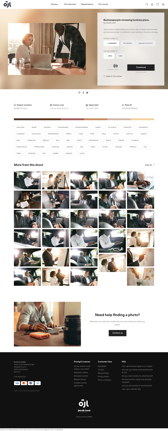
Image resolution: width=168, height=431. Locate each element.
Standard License (81, 372)
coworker (21, 134)
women (55, 153)
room (93, 147)
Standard (112, 43)
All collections (70, 4)
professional (39, 147)
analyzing (20, 127)
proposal (55, 147)
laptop (116, 134)
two (44, 153)
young (82, 153)
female (68, 134)
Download (141, 67)
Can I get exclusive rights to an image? (137, 366)
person (121, 140)
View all (148, 165)
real (82, 147)
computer (127, 127)
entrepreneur (53, 134)
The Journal (103, 4)
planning (135, 140)
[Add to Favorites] (40, 173)
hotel (92, 134)
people (108, 140)
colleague (112, 127)
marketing (32, 140)
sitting (105, 147)
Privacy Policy (103, 376)
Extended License (81, 376)
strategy (132, 147)
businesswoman (82, 127)
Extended (127, 43)
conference (143, 127)
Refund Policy (103, 373)
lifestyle (129, 134)
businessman (63, 127)
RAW (120, 56)
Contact (101, 370)
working (69, 153)
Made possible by (84, 417)
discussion (36, 134)
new (68, 140)
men (57, 140)
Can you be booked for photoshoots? (137, 386)
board (34, 127)
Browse (54, 4)
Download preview (141, 72)
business (47, 127)
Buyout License (80, 379)
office (79, 140)
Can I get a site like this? (131, 389)
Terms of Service (104, 380)
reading (70, 147)
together (31, 153)
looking (143, 134)
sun (145, 147)
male (18, 140)
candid (98, 127)
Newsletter (102, 366)
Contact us (117, 333)
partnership (94, 140)
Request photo (87, 4)
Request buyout (146, 43)
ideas (104, 134)
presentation (22, 147)
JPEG (110, 56)
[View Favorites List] (157, 4)
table (19, 153)
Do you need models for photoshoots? (137, 376)
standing (118, 147)
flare (81, 134)
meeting (46, 140)
